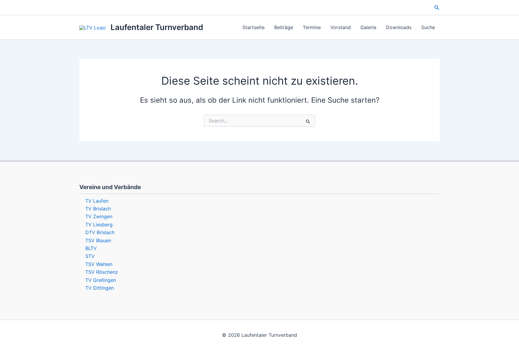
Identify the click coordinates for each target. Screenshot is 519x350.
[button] (437, 7)
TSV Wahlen (98, 264)
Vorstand (340, 27)
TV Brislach (98, 209)
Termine (312, 27)
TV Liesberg (99, 225)
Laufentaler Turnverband (157, 27)
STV (90, 256)
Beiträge (283, 27)
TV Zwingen (98, 216)
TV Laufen (96, 201)
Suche (428, 27)
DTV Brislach (99, 232)
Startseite (253, 27)
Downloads (398, 27)
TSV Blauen (98, 240)
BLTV (91, 248)
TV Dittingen (99, 288)
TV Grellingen (100, 280)
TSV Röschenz (101, 272)
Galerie (368, 27)
